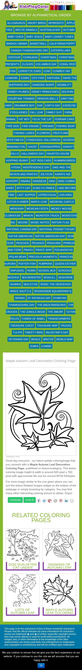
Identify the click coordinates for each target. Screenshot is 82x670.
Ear (40, 105)
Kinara (25, 181)
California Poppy (62, 43)
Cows (25, 77)
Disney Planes (18, 91)
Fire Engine (30, 126)
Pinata (28, 249)
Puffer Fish (27, 263)
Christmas (48, 57)
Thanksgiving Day (22, 304)
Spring (20, 298)
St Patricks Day (39, 298)
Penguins (54, 243)
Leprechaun (47, 194)
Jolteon (46, 174)
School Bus (46, 270)
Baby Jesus (34, 36)
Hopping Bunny (17, 160)
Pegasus (38, 243)
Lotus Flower (17, 201)
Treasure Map (47, 325)
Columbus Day (46, 64)
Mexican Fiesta (37, 208)
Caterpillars (60, 50)
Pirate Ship (43, 249)
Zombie (46, 346)
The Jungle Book (32, 311)
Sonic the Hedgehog (55, 284)
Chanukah (30, 57)
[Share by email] (72, 500)
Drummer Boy (24, 105)
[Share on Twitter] (44, 500)
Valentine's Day (57, 332)
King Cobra (66, 181)
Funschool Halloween (43, 139)
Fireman (48, 126)
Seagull (49, 277)
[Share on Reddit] (55, 500)
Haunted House (58, 153)
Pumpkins (45, 263)
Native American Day (50, 236)
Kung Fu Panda (44, 188)
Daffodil (53, 77)
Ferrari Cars (64, 119)
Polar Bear (17, 256)
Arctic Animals (26, 29)
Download (15, 500)
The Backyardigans (51, 304)
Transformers (59, 318)
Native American (20, 236)
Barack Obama (16, 43)
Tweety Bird (34, 332)
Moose (23, 222)
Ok (41, 665)
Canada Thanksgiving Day (29, 50)
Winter (48, 339)
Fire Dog (12, 126)
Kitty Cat (23, 188)
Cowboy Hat (62, 71)
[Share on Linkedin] (66, 500)
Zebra (34, 346)
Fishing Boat (65, 126)
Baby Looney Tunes (59, 36)
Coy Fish (38, 77)
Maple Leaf (39, 201)
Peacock (22, 243)
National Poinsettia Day (57, 229)
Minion (28, 215)
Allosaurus (16, 22)
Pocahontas (63, 249)
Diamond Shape (43, 84)
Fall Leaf (36, 112)
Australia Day (50, 29)
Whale (35, 339)
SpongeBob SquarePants (52, 291)
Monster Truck (47, 215)
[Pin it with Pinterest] (61, 500)
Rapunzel (17, 270)
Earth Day (52, 105)
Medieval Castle (62, 201)
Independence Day (36, 167)
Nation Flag (60, 222)
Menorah (17, 208)
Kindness (39, 181)
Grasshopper (50, 146)
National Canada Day (21, 229)
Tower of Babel (33, 318)
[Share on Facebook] (38, 500)
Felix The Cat (42, 119)
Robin (31, 270)
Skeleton (30, 284)
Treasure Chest (22, 325)
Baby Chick (16, 36)
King (52, 181)
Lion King (65, 194)
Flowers (43, 132)
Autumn (69, 29)
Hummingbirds (64, 160)
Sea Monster (31, 277)
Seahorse (65, 277)
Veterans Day (18, 339)
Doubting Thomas (21, 98)
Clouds (27, 64)
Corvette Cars (29, 71)
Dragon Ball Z (47, 98)
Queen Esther (65, 263)
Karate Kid (63, 174)
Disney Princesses (45, 91)
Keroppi (12, 181)
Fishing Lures (24, 132)
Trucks (65, 325)
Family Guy (54, 112)
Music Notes (40, 222)
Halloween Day (32, 153)
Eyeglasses (18, 112)
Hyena (15, 167)
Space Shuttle (20, 291)
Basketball (38, 43)
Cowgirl (11, 77)
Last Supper (26, 194)
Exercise (69, 105)
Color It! (30, 500)
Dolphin (67, 91)
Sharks (15, 284)
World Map (64, 339)
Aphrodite (56, 22)
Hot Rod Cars (41, 160)
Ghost (32, 146)
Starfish (59, 298)
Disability (64, 84)
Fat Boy (24, 119)
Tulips (17, 332)
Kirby (10, 188)
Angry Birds (37, 22)
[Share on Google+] (49, 500)
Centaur (14, 57)
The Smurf (55, 311)
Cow (46, 71)
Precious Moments (43, 256)
